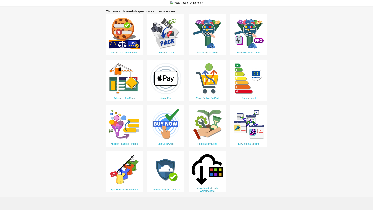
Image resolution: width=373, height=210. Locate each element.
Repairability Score (207, 144)
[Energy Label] (248, 78)
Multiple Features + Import (124, 144)
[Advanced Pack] (165, 33)
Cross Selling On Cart (207, 98)
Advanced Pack (166, 52)
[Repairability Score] (207, 124)
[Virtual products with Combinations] (207, 169)
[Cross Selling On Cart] (207, 78)
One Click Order (166, 144)
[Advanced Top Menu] (124, 78)
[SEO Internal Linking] (248, 124)
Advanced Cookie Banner (124, 52)
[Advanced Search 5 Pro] (248, 33)
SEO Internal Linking (248, 144)
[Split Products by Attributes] (124, 169)
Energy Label (249, 98)
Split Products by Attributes (124, 189)
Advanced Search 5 (207, 52)
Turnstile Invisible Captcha (166, 189)
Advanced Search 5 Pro (248, 52)
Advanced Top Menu (124, 98)
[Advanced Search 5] (207, 33)
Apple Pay (165, 98)
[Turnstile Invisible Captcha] (165, 169)
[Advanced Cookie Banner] (124, 33)
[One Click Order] (165, 124)
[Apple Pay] (165, 78)
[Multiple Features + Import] (124, 124)
